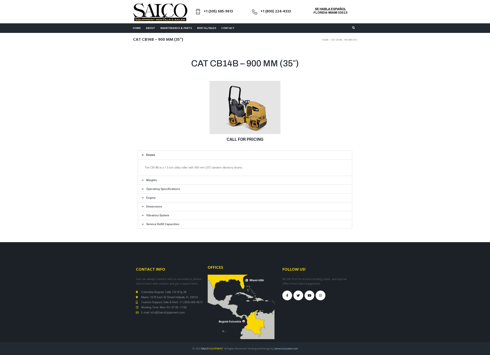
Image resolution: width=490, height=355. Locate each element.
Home (325, 39)
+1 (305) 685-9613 (218, 11)
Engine (151, 197)
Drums (150, 155)
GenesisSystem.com (286, 348)
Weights (151, 180)
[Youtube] (309, 295)
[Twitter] (298, 295)
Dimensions (154, 206)
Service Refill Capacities (162, 224)
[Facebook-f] (287, 295)
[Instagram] (320, 295)
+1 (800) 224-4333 (276, 11)
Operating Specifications (163, 189)
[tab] (245, 155)
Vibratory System (157, 215)
